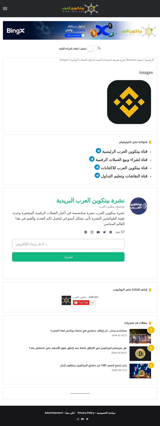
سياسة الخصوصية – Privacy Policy (97, 412)
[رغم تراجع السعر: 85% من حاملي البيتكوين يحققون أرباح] (140, 371)
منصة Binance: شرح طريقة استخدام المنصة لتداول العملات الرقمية (107, 59)
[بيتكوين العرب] (80, 8)
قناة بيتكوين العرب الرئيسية (125, 151)
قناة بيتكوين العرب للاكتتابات (124, 168)
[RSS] (73, 419)
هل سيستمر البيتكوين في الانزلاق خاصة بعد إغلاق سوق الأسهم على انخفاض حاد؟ (78, 348)
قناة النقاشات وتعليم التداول (124, 176)
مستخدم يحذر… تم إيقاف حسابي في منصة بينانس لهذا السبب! (88, 331)
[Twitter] (87, 419)
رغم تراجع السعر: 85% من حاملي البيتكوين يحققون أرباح (93, 365)
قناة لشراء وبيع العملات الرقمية (122, 159)
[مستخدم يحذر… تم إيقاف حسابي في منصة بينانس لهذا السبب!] (140, 336)
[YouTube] (82, 419)
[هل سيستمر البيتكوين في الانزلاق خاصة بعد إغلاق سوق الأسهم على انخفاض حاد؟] (140, 353)
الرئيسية (150, 59)
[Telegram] (77, 419)
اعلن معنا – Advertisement (60, 412)
